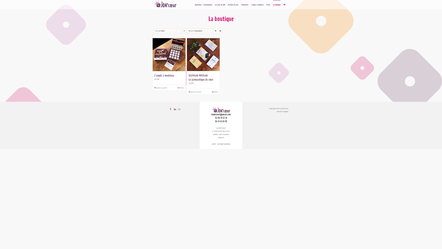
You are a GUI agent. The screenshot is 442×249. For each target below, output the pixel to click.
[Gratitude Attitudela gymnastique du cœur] (203, 54)
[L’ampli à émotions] (169, 54)
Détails (181, 88)
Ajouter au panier (161, 88)
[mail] (179, 109)
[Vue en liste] (220, 31)
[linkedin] (175, 109)
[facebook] (171, 109)
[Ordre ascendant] (184, 30)
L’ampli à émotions (164, 75)
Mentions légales (282, 111)
